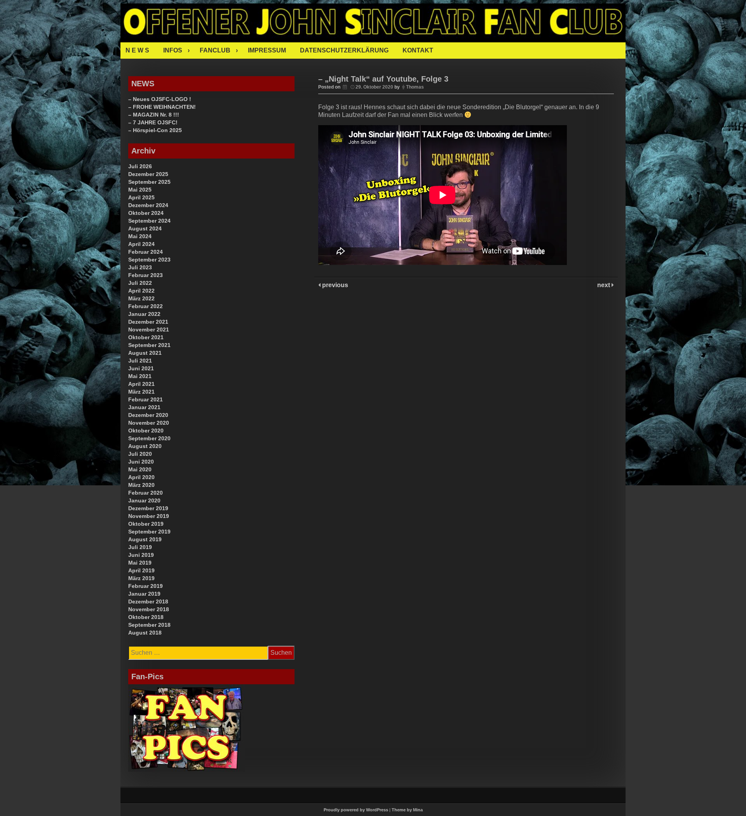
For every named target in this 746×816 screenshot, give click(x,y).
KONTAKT (418, 50)
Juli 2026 (140, 166)
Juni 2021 (141, 368)
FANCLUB (215, 50)
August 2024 (145, 228)
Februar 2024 (145, 252)
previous (334, 285)
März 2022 (141, 298)
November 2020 (148, 423)
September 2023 (149, 259)
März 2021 (141, 392)
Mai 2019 (140, 563)
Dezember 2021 (148, 322)
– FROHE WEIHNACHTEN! (162, 107)
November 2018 (148, 609)
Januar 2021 (144, 407)
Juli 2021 (140, 360)
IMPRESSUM (267, 50)
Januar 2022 (144, 314)
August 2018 (145, 632)
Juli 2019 (140, 547)
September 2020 (149, 438)
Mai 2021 (140, 376)
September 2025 (149, 182)
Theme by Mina (407, 809)
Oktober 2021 (146, 337)
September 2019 (149, 531)
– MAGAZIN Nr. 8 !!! (153, 115)
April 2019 (141, 570)
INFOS (172, 50)
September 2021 (149, 345)
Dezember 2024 (148, 205)
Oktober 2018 (146, 617)
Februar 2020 (145, 493)
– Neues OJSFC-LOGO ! (159, 99)
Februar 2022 (145, 306)
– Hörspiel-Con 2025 (155, 130)
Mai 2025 (140, 190)
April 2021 (141, 384)
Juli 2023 (140, 267)
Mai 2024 (140, 236)
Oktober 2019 (146, 524)
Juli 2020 (140, 454)
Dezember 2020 (148, 415)
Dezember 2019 (148, 508)
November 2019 (148, 516)
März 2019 (141, 578)
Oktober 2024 (146, 213)
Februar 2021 (145, 399)
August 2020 (145, 446)
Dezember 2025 (148, 174)
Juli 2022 (140, 283)
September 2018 (149, 625)
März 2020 (141, 485)
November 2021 (148, 329)
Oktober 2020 (146, 430)
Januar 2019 (144, 594)
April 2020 (141, 477)
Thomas (415, 87)
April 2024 (141, 244)
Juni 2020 (141, 462)
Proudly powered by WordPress (356, 809)
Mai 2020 (140, 469)
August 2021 (145, 353)
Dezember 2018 (148, 601)
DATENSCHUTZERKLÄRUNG (344, 50)
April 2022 (141, 291)
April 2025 (141, 197)
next (604, 285)
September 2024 (149, 221)
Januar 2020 (144, 500)
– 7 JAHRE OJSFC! (153, 122)
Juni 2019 (141, 555)
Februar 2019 (145, 586)
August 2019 (145, 539)
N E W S (137, 50)
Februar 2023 (145, 275)
